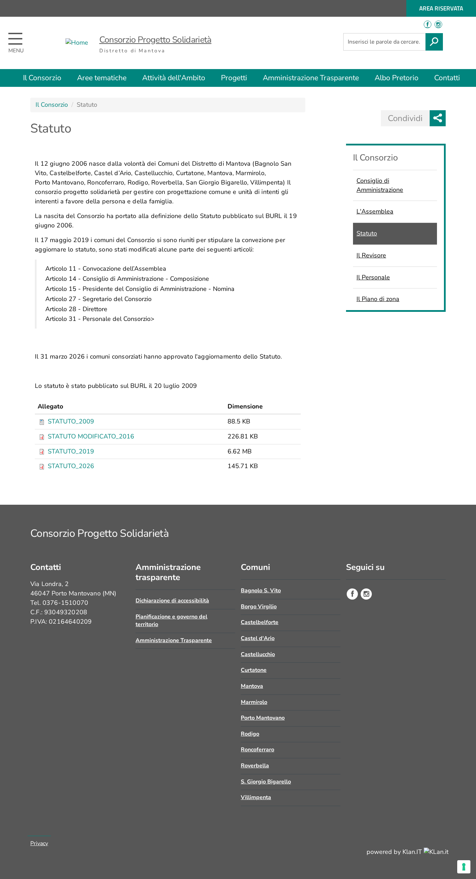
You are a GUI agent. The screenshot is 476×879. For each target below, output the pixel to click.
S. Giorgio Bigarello (266, 782)
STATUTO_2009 (71, 421)
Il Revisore (371, 255)
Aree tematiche (101, 78)
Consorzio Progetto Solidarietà (155, 40)
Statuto (366, 233)
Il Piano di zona (377, 299)
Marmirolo (254, 702)
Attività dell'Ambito (173, 78)
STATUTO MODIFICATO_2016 (91, 436)
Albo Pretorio (397, 78)
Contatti (447, 78)
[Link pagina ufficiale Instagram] (366, 594)
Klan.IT (413, 852)
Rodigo (250, 734)
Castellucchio (258, 654)
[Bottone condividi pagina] (438, 118)
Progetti (234, 78)
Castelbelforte (259, 622)
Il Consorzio (42, 78)
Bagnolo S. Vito (261, 590)
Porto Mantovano (263, 718)
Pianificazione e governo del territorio (171, 621)
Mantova (252, 686)
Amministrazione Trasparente (311, 78)
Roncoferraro (257, 749)
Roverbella (255, 765)
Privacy (39, 843)
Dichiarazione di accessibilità (172, 600)
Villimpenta (256, 797)
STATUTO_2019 (71, 451)
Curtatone (254, 670)
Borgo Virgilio (259, 606)
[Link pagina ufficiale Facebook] (352, 594)
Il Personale (373, 277)
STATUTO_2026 (71, 466)
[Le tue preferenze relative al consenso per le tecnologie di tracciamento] (463, 866)
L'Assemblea (374, 211)
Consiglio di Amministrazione (379, 185)
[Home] (77, 42)
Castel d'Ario (258, 638)
